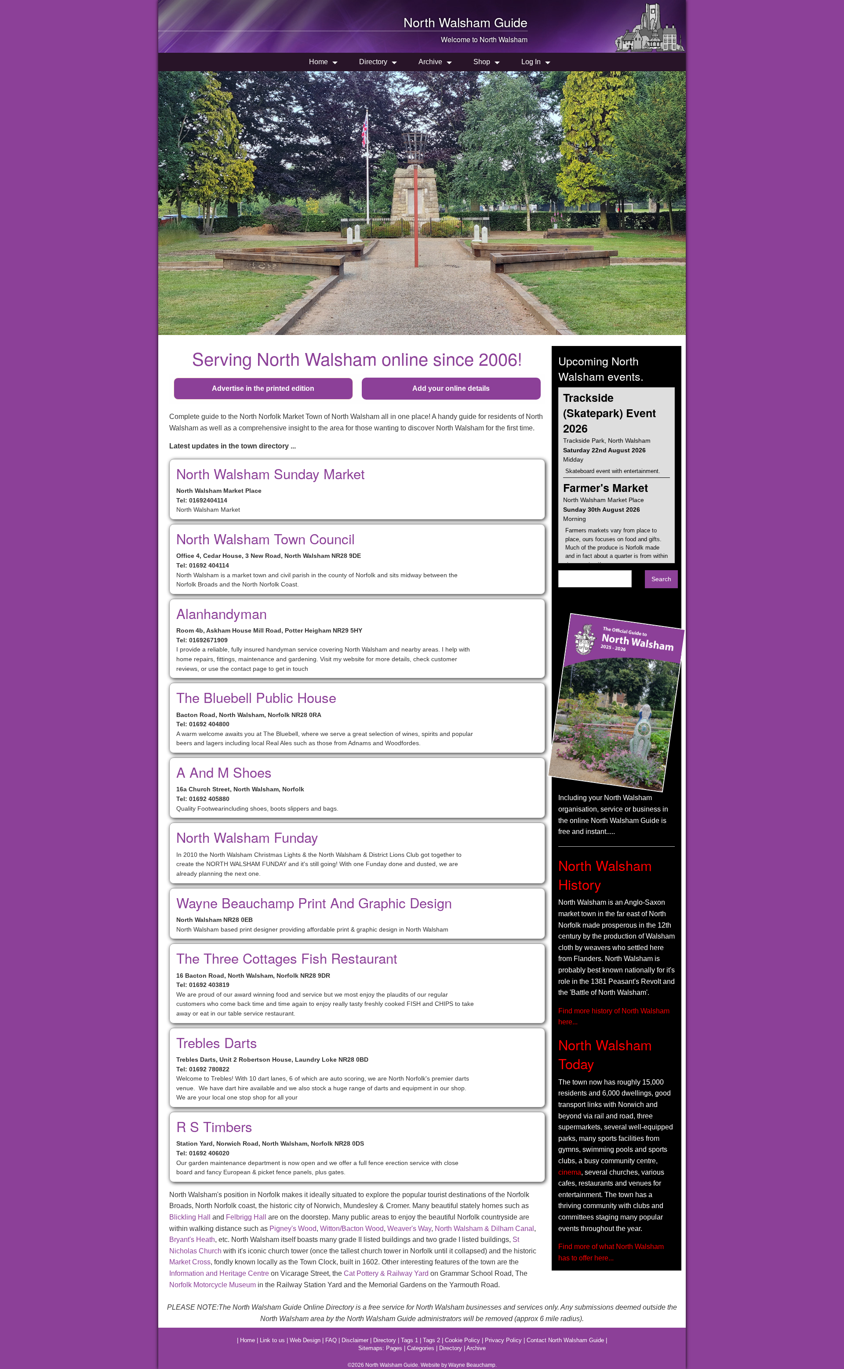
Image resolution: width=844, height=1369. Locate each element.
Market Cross (190, 1262)
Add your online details (451, 388)
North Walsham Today (605, 1053)
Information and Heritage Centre (219, 1273)
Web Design (305, 1340)
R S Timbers (214, 1126)
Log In (531, 62)
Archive (430, 62)
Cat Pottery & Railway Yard (386, 1273)
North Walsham (447, 22)
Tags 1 (409, 1340)
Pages (394, 1348)
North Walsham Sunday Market (270, 473)
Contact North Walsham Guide (565, 1340)
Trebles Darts (216, 1042)
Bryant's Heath (192, 1239)
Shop (481, 62)
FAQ (331, 1340)
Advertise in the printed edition (263, 388)
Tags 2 (431, 1340)
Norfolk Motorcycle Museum (212, 1285)
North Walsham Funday (247, 837)
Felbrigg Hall (246, 1217)
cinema (569, 1172)
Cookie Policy (462, 1340)
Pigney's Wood (292, 1228)
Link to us (272, 1340)
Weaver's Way (409, 1228)
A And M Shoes (224, 772)
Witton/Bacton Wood (352, 1228)
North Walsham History (605, 874)
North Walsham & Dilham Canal (484, 1228)
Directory (373, 62)
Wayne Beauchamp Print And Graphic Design (314, 902)
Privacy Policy (503, 1340)
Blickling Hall (190, 1217)
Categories (420, 1348)
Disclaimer (355, 1340)
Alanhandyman (221, 613)
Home (318, 62)
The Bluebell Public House (256, 697)
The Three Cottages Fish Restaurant (286, 958)
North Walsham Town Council (265, 538)
